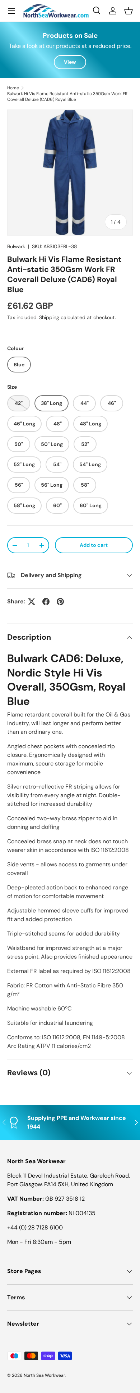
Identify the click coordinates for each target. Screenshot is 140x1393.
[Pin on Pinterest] (60, 601)
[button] (128, 11)
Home (13, 88)
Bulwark (16, 246)
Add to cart (94, 545)
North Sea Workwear (44, 1375)
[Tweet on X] (31, 601)
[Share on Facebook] (46, 601)
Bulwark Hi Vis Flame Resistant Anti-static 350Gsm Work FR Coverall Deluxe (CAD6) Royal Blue (67, 96)
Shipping (49, 317)
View (70, 62)
